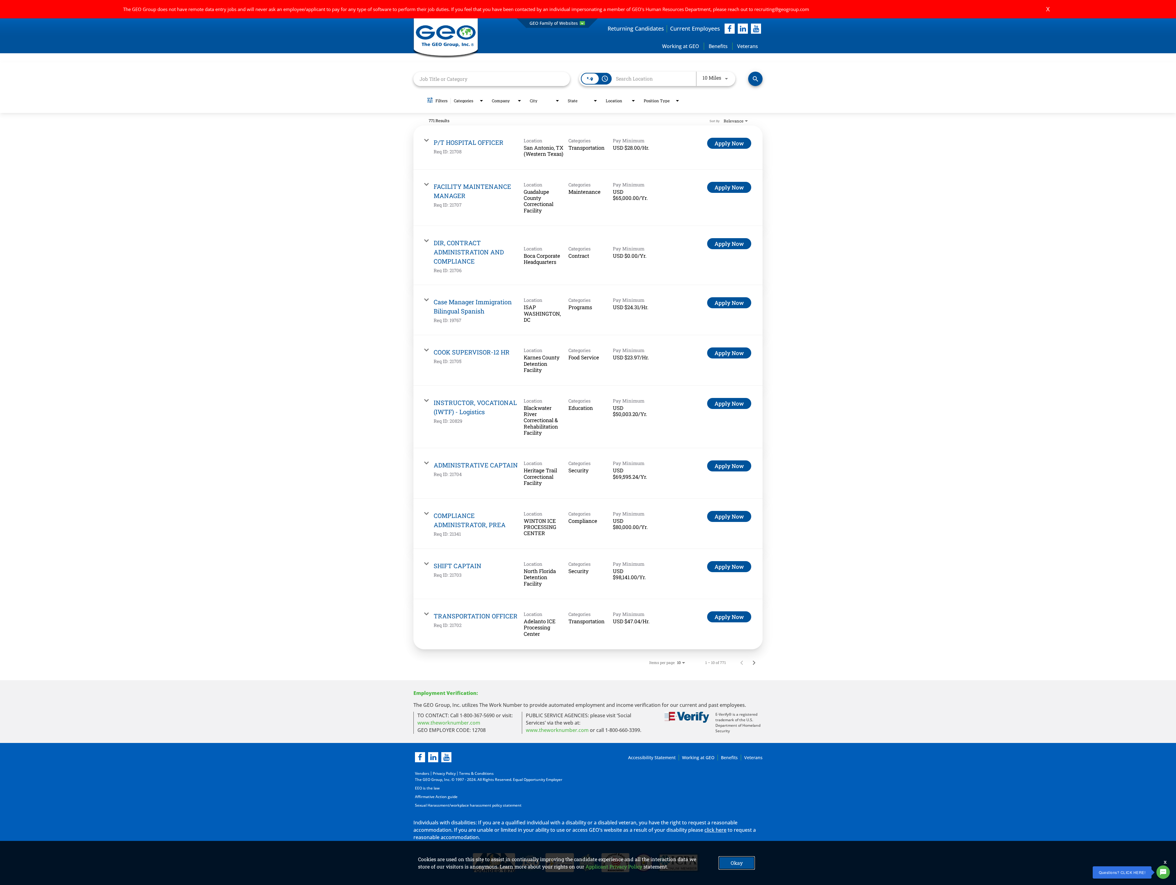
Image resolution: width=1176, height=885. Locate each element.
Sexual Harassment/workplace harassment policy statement (468, 805)
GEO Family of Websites (554, 23)
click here (715, 830)
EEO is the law (427, 788)
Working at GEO (680, 46)
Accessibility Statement (652, 757)
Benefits (718, 46)
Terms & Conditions (476, 773)
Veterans (747, 46)
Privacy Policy (444, 773)
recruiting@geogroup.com (781, 9)
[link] (588, 148)
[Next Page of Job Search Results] (754, 662)
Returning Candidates (636, 28)
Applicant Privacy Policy (614, 866)
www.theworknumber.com (448, 722)
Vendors (422, 773)
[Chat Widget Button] (1163, 872)
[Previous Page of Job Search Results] (742, 662)
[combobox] (492, 79)
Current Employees (695, 28)
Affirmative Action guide (436, 796)
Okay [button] (737, 863)
